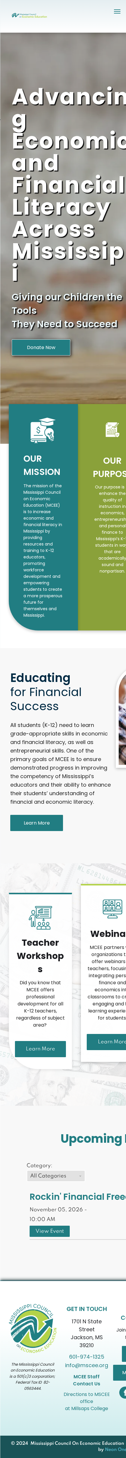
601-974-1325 (86, 1356)
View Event (49, 1231)
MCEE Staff (87, 1376)
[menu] (117, 11)
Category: (39, 1165)
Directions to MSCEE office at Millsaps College (87, 1401)
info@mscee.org (86, 1365)
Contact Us (86, 1383)
